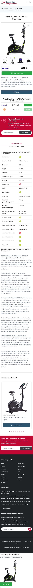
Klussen (3, 482)
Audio (2, 463)
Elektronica (4, 469)
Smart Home (21, 466)
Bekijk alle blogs (6, 508)
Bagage (3, 466)
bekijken (28, 109)
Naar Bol (17, 92)
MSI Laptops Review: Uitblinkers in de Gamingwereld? (15, 501)
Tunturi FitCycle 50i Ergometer (11, 415)
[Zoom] (28, 25)
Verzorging (21, 474)
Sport (11, 8)
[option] (4, 60)
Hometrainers (18, 8)
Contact (25, 541)
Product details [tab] (16, 143)
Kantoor (3, 474)
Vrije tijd (20, 477)
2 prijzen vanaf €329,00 (16, 425)
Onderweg (21, 463)
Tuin (19, 472)
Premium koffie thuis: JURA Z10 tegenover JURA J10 (15, 496)
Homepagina (4, 8)
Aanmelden (25, 132)
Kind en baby (4, 480)
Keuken (3, 477)
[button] (10, 431)
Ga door (5, 584)
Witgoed (20, 480)
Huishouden (4, 472)
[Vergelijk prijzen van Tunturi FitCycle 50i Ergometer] (16, 398)
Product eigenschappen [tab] (16, 146)
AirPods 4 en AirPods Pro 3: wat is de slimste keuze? (15, 498)
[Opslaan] (29, 529)
